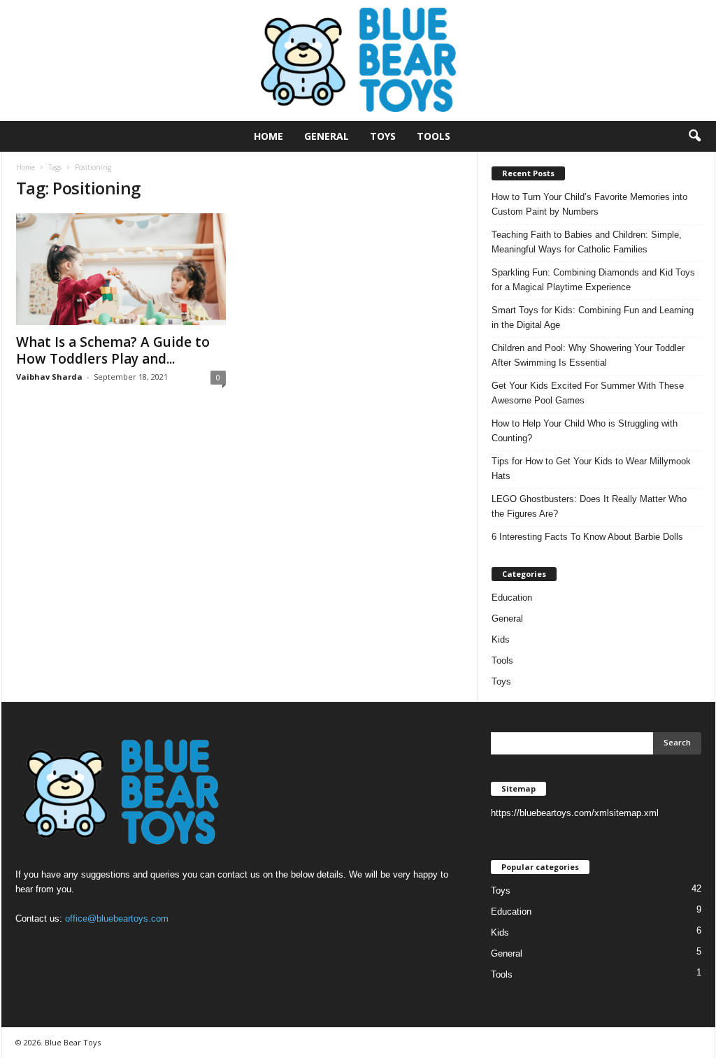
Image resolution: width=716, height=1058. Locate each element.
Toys (383, 136)
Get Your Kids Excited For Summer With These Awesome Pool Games (588, 393)
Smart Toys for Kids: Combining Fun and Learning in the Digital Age (593, 317)
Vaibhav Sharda (49, 376)
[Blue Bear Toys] (358, 60)
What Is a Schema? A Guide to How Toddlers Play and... (113, 350)
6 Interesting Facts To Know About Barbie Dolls (587, 536)
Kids (501, 639)
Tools (433, 136)
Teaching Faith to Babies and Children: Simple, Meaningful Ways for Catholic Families (587, 242)
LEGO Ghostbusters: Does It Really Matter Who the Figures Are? (589, 506)
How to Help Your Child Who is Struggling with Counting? (585, 430)
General (326, 136)
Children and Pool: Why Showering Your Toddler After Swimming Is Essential (588, 355)
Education (512, 597)
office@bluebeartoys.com (117, 918)
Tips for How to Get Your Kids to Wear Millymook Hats (591, 468)
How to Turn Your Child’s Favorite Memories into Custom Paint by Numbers (589, 204)
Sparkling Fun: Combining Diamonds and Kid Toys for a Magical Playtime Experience (593, 279)
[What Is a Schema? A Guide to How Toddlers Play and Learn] (121, 269)
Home (268, 136)
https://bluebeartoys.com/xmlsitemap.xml (575, 813)
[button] (694, 136)
